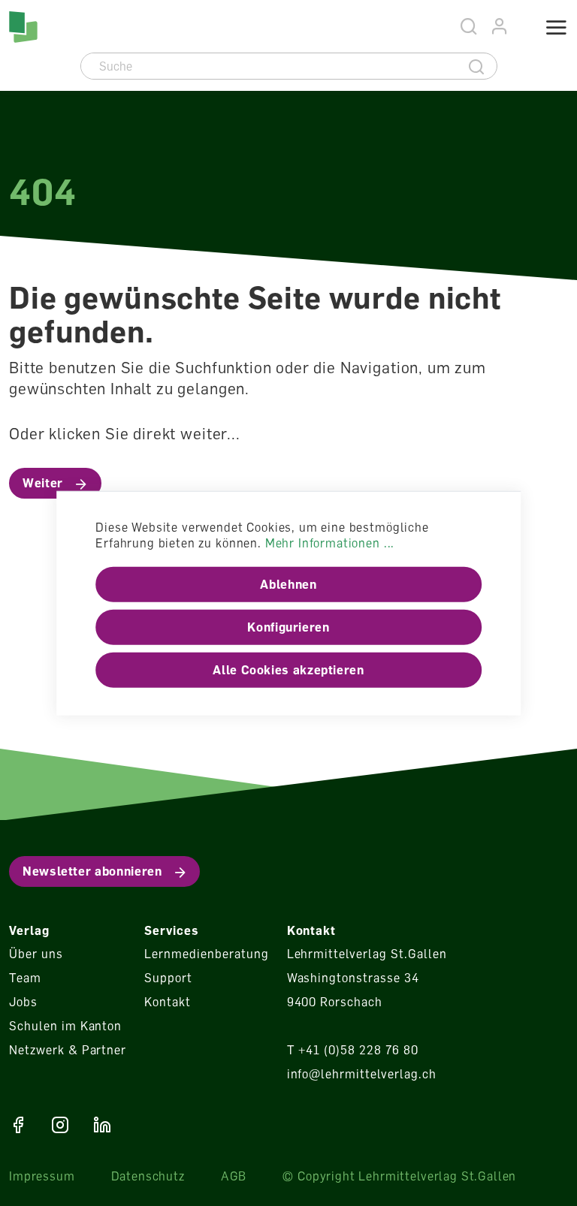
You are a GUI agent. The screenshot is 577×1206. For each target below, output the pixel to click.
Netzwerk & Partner (67, 1049)
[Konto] (500, 26)
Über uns (36, 953)
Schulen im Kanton (65, 1025)
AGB (234, 1175)
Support (168, 977)
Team (25, 977)
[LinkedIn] (102, 1125)
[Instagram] (60, 1125)
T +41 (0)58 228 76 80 (352, 1049)
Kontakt (167, 1001)
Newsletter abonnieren (92, 871)
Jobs (23, 1001)
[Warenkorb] (520, 28)
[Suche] (477, 66)
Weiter (43, 482)
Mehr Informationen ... (329, 542)
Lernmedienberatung (206, 953)
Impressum (42, 1175)
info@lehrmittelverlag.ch (362, 1073)
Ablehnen (288, 584)
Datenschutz (148, 1175)
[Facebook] (18, 1125)
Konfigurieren (288, 627)
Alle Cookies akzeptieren (288, 669)
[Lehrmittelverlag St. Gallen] (23, 27)
